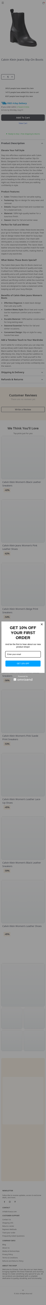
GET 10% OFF (23, 664)
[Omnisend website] (23, 678)
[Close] (42, 624)
